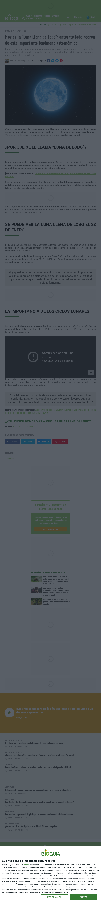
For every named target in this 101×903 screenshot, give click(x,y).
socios (26, 865)
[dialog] (50, 874)
